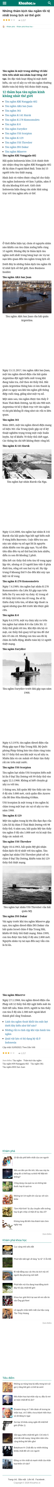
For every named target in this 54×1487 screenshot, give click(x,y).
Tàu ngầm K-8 (13, 124)
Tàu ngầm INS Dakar (17, 147)
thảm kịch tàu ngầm (32, 1060)
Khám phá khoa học (25, 27)
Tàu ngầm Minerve (15, 151)
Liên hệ (30, 1479)
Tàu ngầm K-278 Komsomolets (22, 119)
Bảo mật (22, 1479)
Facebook (40, 1479)
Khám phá (11, 27)
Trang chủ (12, 1479)
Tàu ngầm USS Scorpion (18, 133)
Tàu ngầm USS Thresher (18, 142)
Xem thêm (46, 1234)
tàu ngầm (17, 1060)
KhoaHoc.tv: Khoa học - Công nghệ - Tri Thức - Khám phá (27, 3)
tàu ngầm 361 (37, 1064)
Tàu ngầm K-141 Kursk (18, 115)
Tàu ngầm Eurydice (16, 129)
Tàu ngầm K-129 (14, 138)
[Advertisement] (27, 49)
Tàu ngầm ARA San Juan (18, 106)
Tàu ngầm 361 (13, 110)
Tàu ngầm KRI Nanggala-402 (21, 101)
